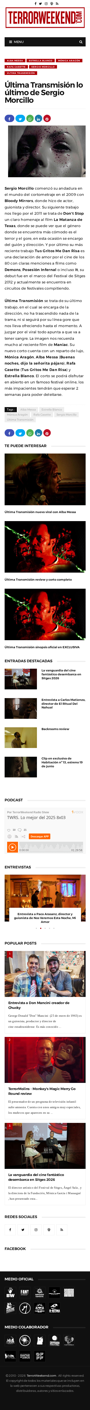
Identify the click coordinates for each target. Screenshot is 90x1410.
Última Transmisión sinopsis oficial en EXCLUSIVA (42, 647)
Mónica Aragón (69, 61)
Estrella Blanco (40, 61)
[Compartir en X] (20, 118)
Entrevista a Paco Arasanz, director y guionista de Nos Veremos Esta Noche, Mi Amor (45, 918)
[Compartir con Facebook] (9, 118)
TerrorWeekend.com (41, 1375)
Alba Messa (15, 61)
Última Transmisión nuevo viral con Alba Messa (40, 512)
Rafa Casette (16, 67)
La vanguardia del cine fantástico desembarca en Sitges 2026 (61, 674)
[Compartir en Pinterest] (47, 118)
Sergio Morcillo (43, 67)
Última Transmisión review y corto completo (38, 579)
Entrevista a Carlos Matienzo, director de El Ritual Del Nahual (63, 703)
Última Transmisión (21, 73)
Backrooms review (55, 729)
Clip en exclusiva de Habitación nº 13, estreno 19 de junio (62, 762)
